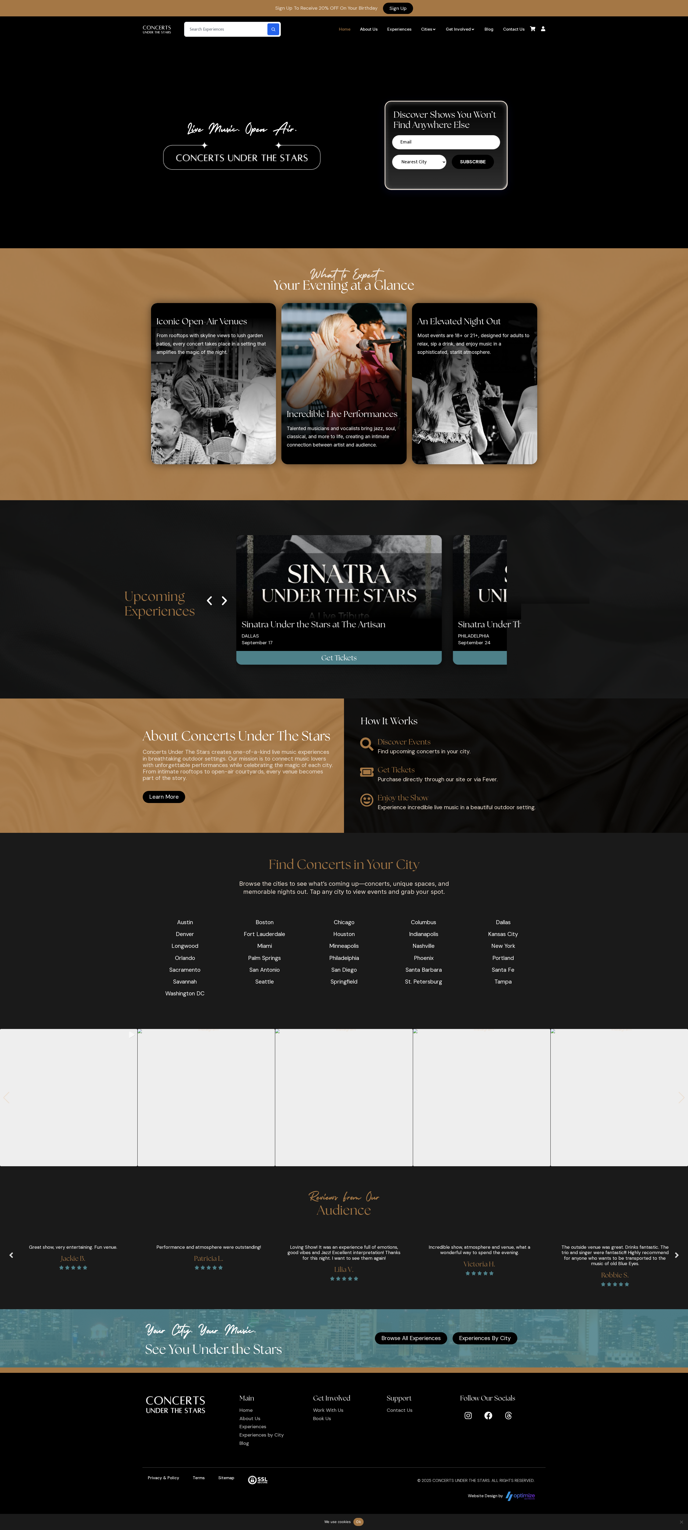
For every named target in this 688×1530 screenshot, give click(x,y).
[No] (681, 1522)
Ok (358, 1522)
